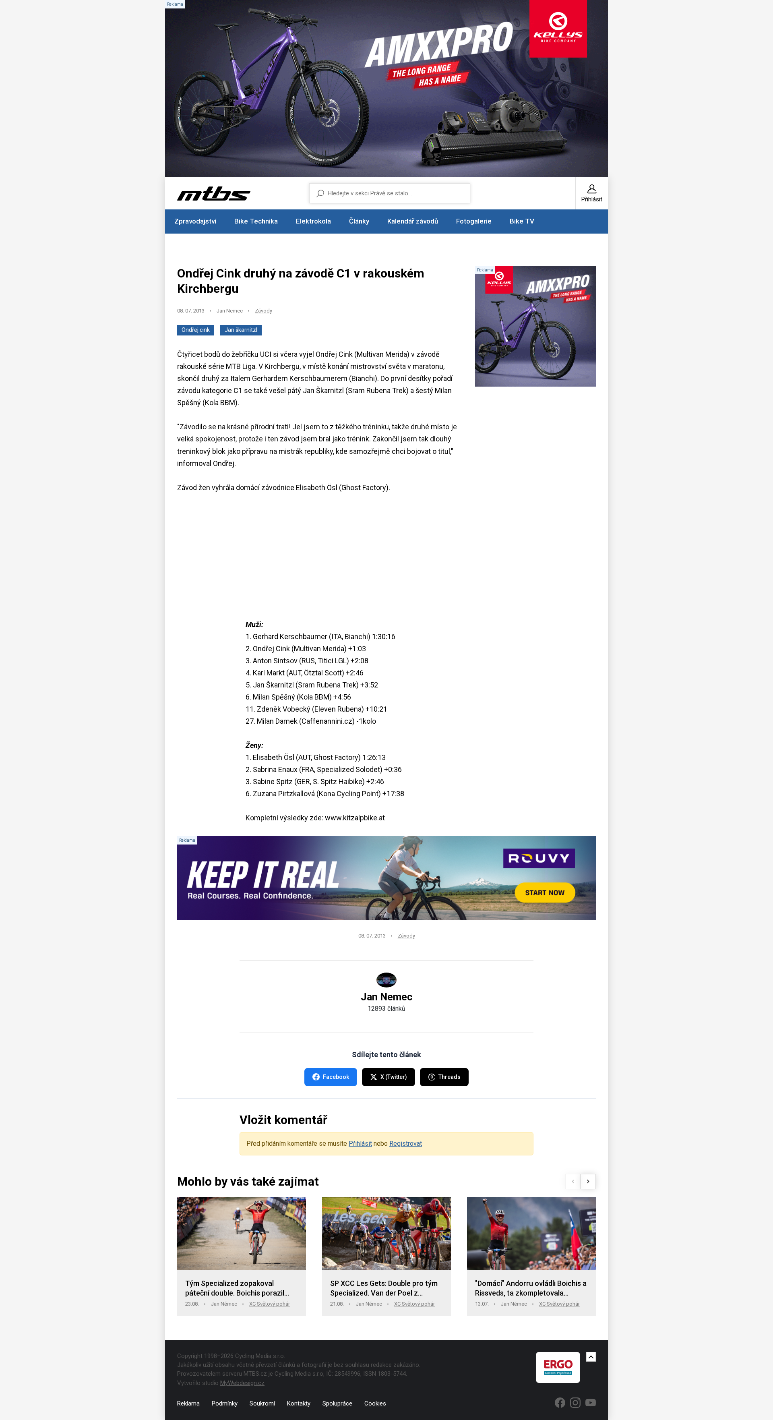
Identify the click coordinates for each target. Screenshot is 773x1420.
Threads (449, 1077)
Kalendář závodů (412, 221)
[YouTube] (590, 1402)
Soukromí (262, 1403)
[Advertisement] (386, 562)
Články (359, 221)
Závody (263, 311)
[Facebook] (560, 1402)
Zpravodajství (195, 221)
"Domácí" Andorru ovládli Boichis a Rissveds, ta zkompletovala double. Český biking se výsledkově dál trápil (531, 1288)
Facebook (336, 1077)
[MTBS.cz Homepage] (213, 193)
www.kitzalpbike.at (355, 817)
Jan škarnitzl (241, 330)
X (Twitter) (393, 1077)
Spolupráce (337, 1403)
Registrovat (405, 1143)
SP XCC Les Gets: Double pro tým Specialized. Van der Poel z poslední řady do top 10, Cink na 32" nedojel (384, 1288)
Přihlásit (360, 1143)
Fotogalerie (474, 221)
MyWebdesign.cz (242, 1383)
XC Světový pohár (269, 1304)
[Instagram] (575, 1402)
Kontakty (298, 1403)
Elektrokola (313, 221)
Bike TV (522, 221)
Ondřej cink (196, 330)
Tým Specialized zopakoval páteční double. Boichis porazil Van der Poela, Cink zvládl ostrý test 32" (236, 1288)
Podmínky (225, 1403)
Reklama (188, 1403)
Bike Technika (256, 221)
